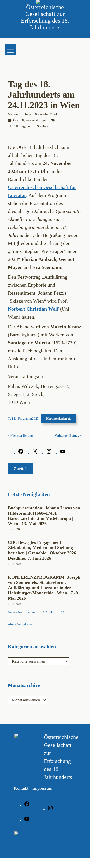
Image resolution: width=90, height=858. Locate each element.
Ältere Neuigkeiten (21, 624)
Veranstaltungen (37, 120)
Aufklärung (17, 126)
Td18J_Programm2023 (23, 418)
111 (62, 612)
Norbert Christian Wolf (33, 309)
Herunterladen (57, 418)
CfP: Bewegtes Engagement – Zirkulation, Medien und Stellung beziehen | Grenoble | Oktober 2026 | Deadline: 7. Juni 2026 (43, 550)
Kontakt (21, 788)
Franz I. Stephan (37, 126)
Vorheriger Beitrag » (68, 435)
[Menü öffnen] (10, 49)
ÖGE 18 (18, 120)
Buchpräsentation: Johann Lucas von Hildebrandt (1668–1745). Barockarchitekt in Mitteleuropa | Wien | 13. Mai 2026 (44, 515)
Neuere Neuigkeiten (21, 612)
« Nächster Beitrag (20, 435)
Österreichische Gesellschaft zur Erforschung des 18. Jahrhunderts (45, 17)
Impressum (42, 788)
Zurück (21, 469)
